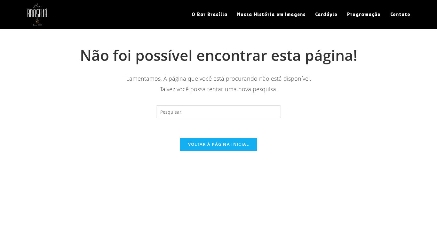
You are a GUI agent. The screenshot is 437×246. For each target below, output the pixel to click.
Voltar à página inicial (218, 144)
